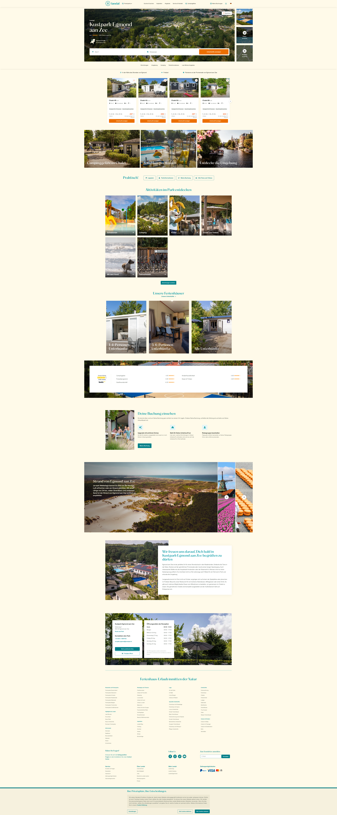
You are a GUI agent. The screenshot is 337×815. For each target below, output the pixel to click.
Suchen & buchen (149, 3)
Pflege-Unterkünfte (173, 729)
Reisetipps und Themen (143, 687)
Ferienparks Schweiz (110, 695)
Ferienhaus (203, 692)
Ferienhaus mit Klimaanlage (175, 704)
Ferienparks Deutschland (111, 690)
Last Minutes (108, 714)
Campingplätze (191, 3)
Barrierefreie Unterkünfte (175, 721)
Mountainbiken (109, 735)
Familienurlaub (140, 690)
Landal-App (171, 768)
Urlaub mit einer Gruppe (143, 707)
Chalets (203, 695)
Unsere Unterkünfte (167, 296)
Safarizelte (203, 702)
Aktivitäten (203, 731)
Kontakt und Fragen (110, 768)
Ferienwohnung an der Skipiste (176, 716)
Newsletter (108, 771)
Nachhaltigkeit (140, 771)
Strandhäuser (204, 707)
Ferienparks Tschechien (111, 705)
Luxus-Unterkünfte (173, 709)
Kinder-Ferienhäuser (174, 711)
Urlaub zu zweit (141, 702)
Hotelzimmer (204, 697)
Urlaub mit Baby (204, 721)
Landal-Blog (140, 724)
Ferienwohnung (204, 690)
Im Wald (171, 692)
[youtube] (184, 758)
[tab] (151, 497)
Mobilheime (204, 705)
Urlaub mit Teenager (206, 724)
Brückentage (140, 736)
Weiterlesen (92, 163)
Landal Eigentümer (172, 773)
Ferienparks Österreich (110, 692)
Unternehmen (140, 768)
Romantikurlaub (141, 715)
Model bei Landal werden (143, 776)
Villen (202, 712)
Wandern (107, 738)
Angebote (167, 3)
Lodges (202, 700)
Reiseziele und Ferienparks (111, 687)
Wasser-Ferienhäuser (206, 715)
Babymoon (139, 705)
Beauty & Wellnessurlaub (143, 717)
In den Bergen (172, 695)
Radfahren (107, 733)
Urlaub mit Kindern (205, 719)
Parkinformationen (167, 178)
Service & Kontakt (178, 3)
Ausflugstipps (140, 712)
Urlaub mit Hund (141, 700)
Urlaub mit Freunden (142, 692)
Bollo (202, 729)
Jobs (138, 773)
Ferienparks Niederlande (111, 697)
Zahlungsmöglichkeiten (111, 776)
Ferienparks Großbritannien (111, 707)
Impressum (108, 773)
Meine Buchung (186, 178)
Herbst (138, 731)
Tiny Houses (204, 710)
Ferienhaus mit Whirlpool (175, 726)
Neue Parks (108, 719)
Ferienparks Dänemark (110, 700)
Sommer (139, 729)
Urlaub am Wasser (173, 697)
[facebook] (170, 758)
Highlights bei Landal (110, 711)
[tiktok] (180, 758)
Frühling (139, 726)
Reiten (106, 740)
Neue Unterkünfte (109, 721)
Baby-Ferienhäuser (173, 714)
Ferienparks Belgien (110, 702)
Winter (138, 734)
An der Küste (172, 690)
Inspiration (159, 3)
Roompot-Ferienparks (110, 724)
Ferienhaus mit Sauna (174, 707)
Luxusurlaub (140, 697)
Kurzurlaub (107, 716)
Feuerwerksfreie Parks (142, 710)
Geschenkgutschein (110, 778)
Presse (138, 781)
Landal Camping (172, 771)
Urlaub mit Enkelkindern (206, 726)
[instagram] (175, 758)
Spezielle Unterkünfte (174, 701)
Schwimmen (108, 743)
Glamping (139, 695)
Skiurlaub (107, 731)
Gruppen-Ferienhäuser (174, 724)
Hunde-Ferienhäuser (174, 719)
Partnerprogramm (141, 778)
